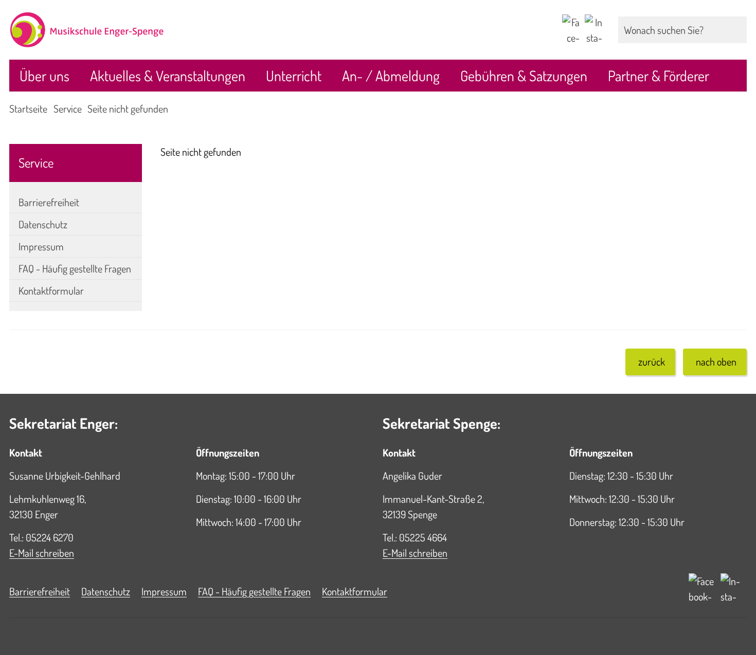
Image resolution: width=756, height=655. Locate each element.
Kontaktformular (51, 290)
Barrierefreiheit (49, 202)
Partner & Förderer (658, 75)
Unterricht (293, 75)
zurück (651, 361)
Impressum (41, 246)
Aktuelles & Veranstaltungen (167, 75)
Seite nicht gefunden (127, 108)
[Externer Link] (571, 29)
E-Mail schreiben (41, 552)
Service (67, 108)
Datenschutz (43, 224)
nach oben (716, 361)
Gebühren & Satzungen (523, 75)
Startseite (28, 108)
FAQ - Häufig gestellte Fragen (75, 268)
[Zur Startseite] (189, 29)
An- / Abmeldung (391, 75)
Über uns (44, 75)
